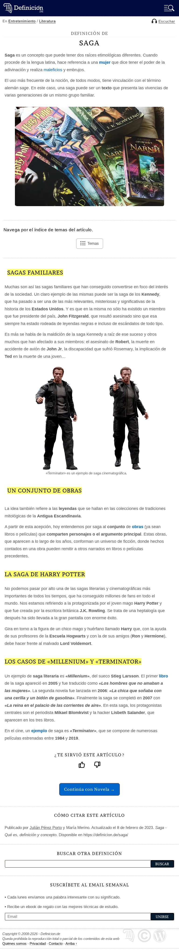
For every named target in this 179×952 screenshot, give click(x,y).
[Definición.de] (23, 8)
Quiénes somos (14, 943)
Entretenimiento (22, 21)
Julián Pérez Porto (46, 827)
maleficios (53, 69)
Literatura (47, 21)
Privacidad (38, 943)
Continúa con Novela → (89, 789)
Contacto (55, 943)
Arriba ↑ (71, 943)
